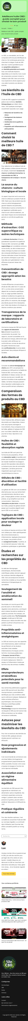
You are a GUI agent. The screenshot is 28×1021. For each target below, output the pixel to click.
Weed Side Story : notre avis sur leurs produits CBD (12, 900)
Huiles (12, 25)
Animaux (3, 993)
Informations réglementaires (9, 1005)
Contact (3, 1000)
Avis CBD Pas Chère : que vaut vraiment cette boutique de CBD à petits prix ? (14, 921)
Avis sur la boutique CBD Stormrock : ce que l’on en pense (13, 941)
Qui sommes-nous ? (6, 1003)
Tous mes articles (9, 873)
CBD (2, 987)
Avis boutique (5, 985)
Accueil (3, 28)
